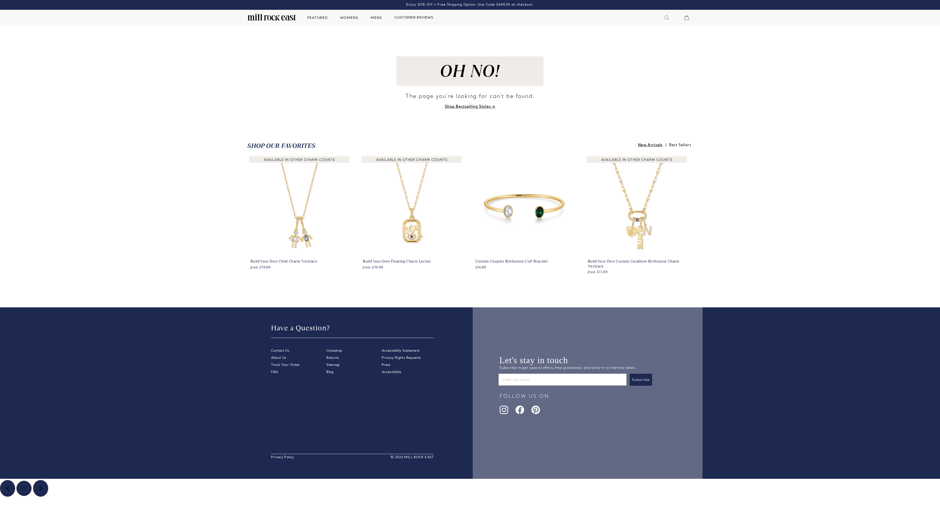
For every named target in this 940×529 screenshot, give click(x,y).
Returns (332, 358)
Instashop (334, 351)
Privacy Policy (282, 457)
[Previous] (7, 488)
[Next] (40, 488)
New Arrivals (650, 145)
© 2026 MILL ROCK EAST (412, 457)
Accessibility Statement (401, 351)
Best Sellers (680, 145)
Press (386, 365)
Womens (349, 18)
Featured (317, 18)
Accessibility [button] (391, 372)
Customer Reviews (413, 18)
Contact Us (280, 351)
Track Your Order (285, 365)
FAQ (274, 372)
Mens (376, 18)
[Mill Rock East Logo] (271, 17)
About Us (278, 358)
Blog (330, 372)
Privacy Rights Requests (401, 358)
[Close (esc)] (24, 488)
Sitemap (333, 365)
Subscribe (641, 380)
